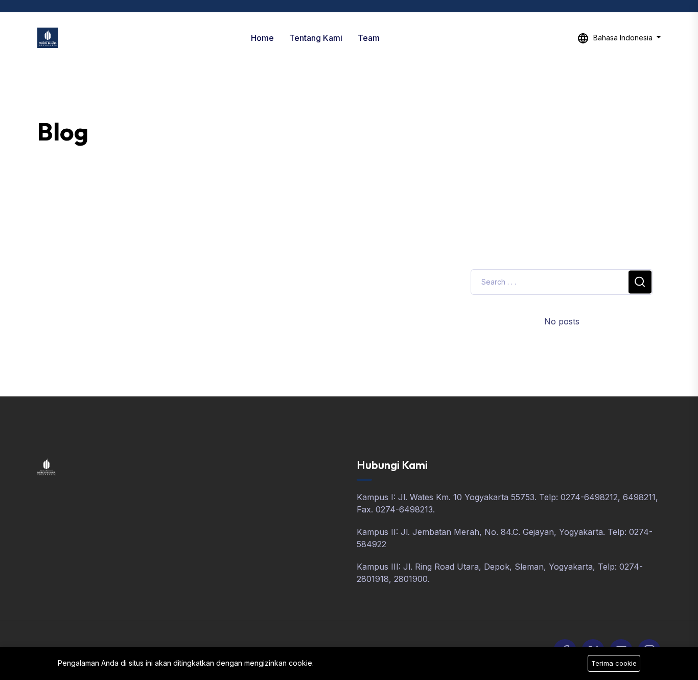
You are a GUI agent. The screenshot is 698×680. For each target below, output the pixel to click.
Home (262, 38)
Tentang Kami (315, 38)
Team (369, 38)
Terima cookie (614, 663)
